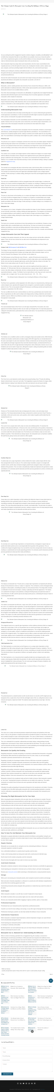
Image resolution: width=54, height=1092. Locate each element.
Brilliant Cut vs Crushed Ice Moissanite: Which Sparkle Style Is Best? (18, 987)
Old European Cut (13, 247)
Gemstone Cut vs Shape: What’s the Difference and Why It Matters (18, 1008)
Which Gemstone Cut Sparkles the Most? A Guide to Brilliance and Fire (45, 997)
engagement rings (10, 161)
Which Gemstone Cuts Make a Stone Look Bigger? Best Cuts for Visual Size (18, 997)
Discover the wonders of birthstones (43, 1028)
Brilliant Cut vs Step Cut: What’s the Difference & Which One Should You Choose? (45, 987)
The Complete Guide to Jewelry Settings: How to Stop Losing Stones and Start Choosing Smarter (18, 1029)
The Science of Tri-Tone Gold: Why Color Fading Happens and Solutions (45, 1019)
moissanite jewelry (12, 872)
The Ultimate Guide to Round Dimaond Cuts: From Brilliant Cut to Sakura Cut (18, 1019)
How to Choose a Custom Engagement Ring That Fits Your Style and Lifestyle (45, 1008)
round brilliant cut (7, 129)
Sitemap (43, 1089)
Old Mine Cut (23, 247)
